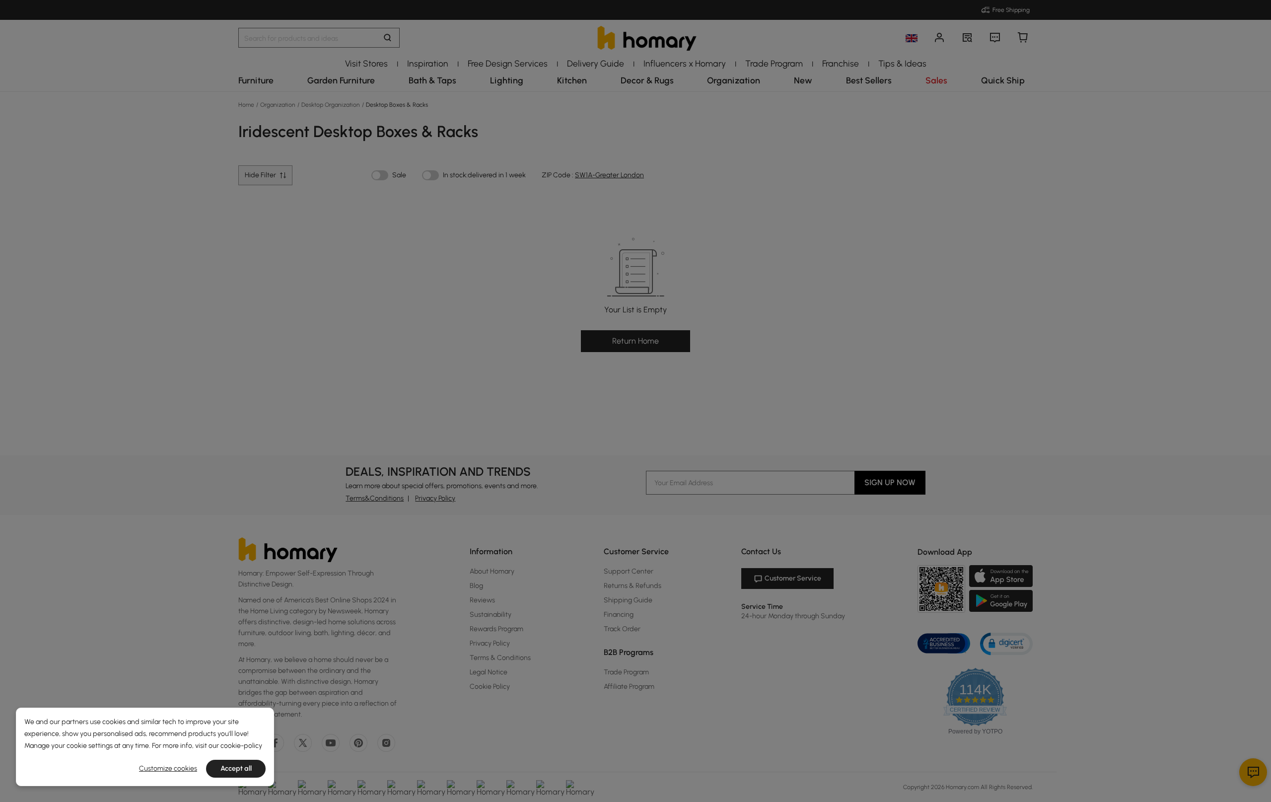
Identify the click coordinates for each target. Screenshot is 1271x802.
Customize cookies (168, 768)
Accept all (236, 768)
